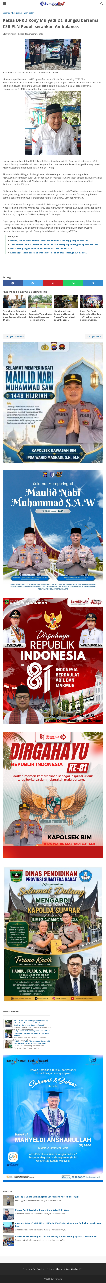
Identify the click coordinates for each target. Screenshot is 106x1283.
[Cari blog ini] (101, 3)
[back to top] (100, 1277)
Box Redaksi (38, 1269)
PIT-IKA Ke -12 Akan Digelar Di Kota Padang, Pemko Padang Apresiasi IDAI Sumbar (56, 1236)
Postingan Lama (94, 336)
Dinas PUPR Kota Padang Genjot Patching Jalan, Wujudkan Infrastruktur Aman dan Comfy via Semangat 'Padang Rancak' (31, 1022)
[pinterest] (53, 283)
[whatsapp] (73, 283)
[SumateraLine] (53, 3)
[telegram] (93, 283)
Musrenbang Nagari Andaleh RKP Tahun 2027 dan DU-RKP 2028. (41, 248)
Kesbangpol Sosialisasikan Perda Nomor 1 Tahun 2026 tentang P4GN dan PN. (48, 252)
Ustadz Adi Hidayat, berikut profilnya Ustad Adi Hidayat (43, 1210)
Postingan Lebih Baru (14, 336)
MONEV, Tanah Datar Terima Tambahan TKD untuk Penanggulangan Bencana (49, 240)
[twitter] (33, 283)
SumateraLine (56, 1279)
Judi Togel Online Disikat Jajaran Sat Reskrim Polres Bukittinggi (47, 1196)
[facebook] (13, 283)
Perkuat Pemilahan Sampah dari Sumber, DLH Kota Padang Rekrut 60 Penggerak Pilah (32, 1042)
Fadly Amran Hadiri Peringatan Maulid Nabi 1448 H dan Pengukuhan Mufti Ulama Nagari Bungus (32, 1033)
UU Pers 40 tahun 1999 (73, 1269)
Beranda (26, 1269)
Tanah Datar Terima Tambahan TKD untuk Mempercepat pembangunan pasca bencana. (54, 244)
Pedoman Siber (53, 1269)
